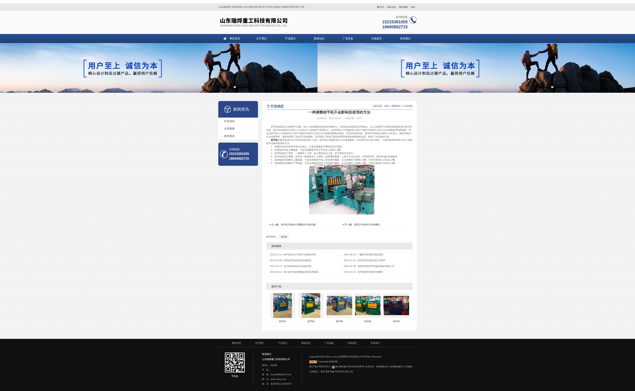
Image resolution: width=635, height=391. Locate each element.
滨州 (337, 371)
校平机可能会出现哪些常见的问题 (292, 224)
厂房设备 (348, 38)
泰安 (322, 371)
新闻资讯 (396, 106)
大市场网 (407, 366)
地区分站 (391, 7)
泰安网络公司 (382, 366)
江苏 (346, 371)
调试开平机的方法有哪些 (361, 224)
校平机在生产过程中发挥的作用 (293, 254)
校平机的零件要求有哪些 (363, 272)
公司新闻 (229, 128)
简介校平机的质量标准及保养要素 (294, 272)
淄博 (327, 371)
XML (413, 7)
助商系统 (333, 361)
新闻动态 (319, 38)
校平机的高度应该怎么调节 (364, 260)
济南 (341, 371)
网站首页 (235, 38)
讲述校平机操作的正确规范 (290, 260)
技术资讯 (229, 136)
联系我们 (405, 38)
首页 (386, 106)
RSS (382, 7)
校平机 (274, 140)
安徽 (332, 371)
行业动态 (229, 121)
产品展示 (290, 38)
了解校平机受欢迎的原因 (363, 254)
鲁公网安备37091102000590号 (350, 366)
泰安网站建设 (396, 366)
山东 (351, 371)
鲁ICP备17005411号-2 (319, 366)
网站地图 (403, 7)
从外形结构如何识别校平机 (290, 266)
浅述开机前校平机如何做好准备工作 (369, 266)
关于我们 (261, 38)
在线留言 (376, 38)
